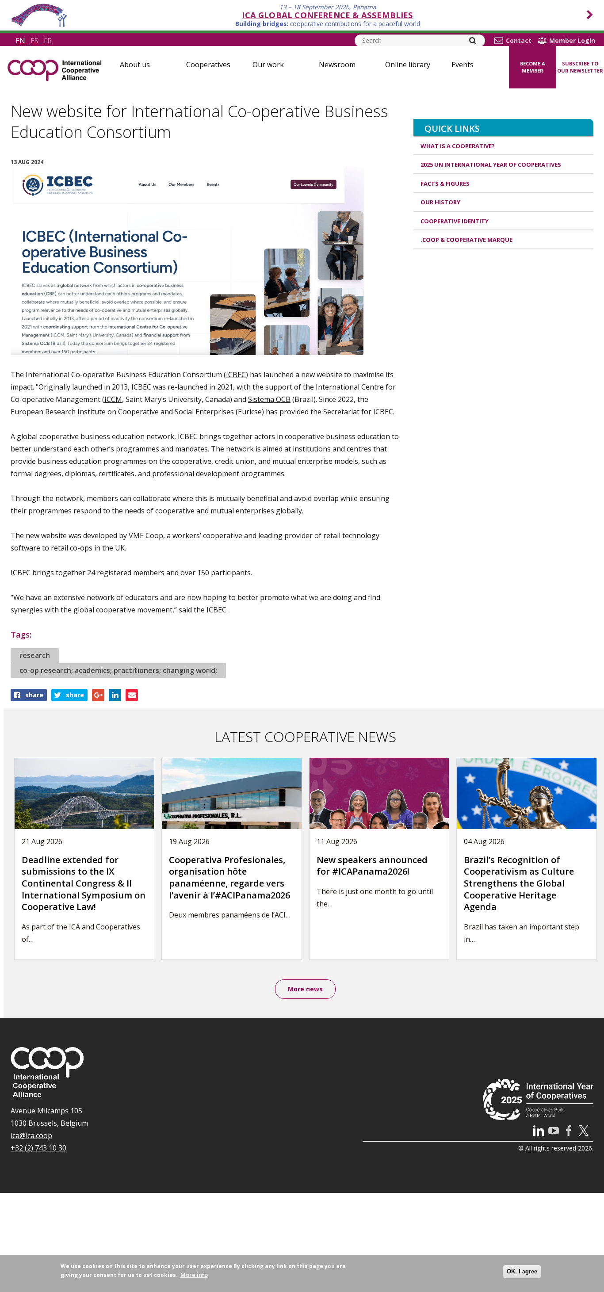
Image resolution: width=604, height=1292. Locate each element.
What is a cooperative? (458, 146)
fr (48, 41)
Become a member (532, 67)
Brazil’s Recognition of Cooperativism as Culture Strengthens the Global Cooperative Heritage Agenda (519, 883)
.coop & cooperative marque (466, 240)
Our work (268, 64)
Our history (440, 202)
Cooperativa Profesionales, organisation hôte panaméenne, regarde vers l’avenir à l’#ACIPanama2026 (229, 877)
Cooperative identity (455, 221)
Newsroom (337, 64)
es (34, 41)
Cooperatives (208, 64)
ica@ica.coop (31, 1135)
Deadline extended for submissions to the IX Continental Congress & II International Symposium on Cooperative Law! (83, 883)
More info (194, 1275)
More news (305, 989)
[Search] (472, 40)
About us (135, 64)
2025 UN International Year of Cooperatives (491, 164)
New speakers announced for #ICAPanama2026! (372, 866)
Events (462, 64)
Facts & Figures (445, 183)
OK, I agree (522, 1271)
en (20, 41)
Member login (572, 41)
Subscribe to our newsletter (580, 67)
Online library (407, 64)
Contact (518, 41)
